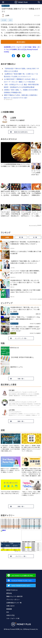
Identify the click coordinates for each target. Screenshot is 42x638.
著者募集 (9, 609)
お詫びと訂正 (10, 615)
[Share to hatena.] (28, 55)
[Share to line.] (23, 55)
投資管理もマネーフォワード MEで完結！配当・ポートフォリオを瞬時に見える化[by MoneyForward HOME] (22, 49)
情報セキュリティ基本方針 (14, 596)
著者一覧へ (21, 421)
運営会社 (9, 593)
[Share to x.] (18, 55)
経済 (10, 20)
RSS (7, 612)
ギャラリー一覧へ (21, 556)
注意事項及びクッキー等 (13, 603)
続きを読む (21, 42)
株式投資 (4, 20)
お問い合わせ (10, 606)
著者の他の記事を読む (21, 132)
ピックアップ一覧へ (21, 338)
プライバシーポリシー (13, 599)
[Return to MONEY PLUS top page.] (21, 2)
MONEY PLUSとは (11, 590)
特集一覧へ (21, 378)
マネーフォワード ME (12, 618)
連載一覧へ (21, 506)
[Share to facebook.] (13, 55)
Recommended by (33, 225)
